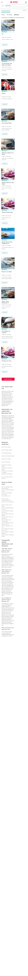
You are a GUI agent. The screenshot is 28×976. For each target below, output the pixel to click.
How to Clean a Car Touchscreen (6, 520)
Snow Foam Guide (6, 447)
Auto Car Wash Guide (7, 450)
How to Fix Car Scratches (8, 502)
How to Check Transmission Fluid (6, 499)
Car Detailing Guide (6, 453)
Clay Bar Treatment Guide (8, 456)
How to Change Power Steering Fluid (7, 487)
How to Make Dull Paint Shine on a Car (7, 523)
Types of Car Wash (6, 459)
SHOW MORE (8, 379)
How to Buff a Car (6, 496)
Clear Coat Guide (6, 462)
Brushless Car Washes (7, 474)
